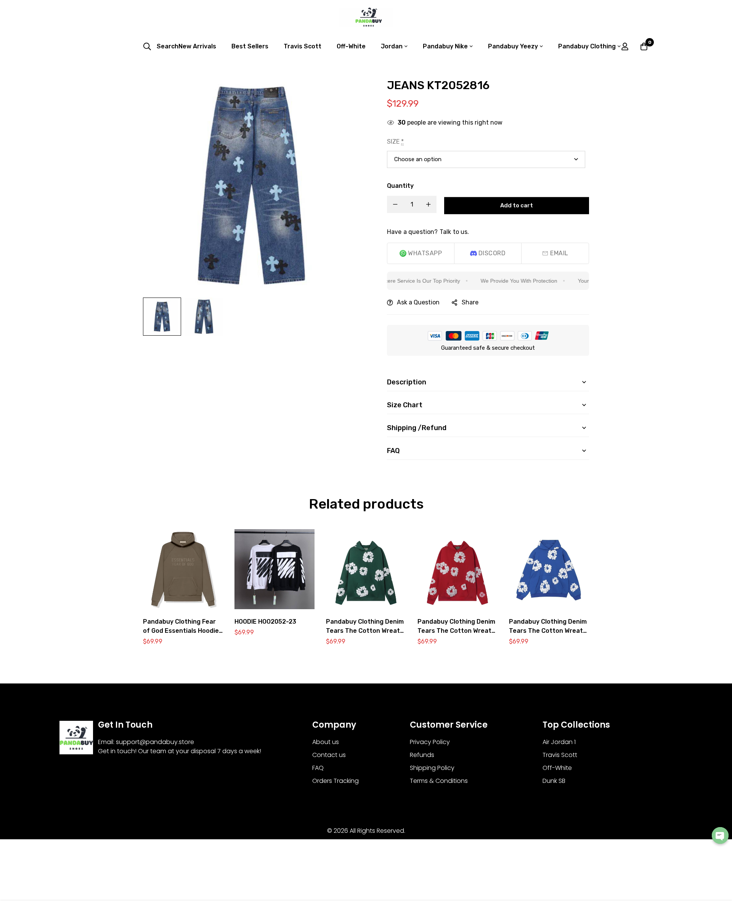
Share (470, 302)
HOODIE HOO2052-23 (265, 621)
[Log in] (624, 46)
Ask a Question (418, 302)
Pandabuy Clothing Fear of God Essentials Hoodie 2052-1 (181, 630)
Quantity (400, 185)
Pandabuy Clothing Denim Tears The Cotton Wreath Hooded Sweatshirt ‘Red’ (456, 630)
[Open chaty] (720, 835)
